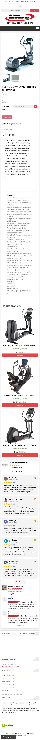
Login (20, 6)
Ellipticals (18, 124)
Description (7, 129)
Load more (20, 582)
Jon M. (10, 598)
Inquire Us (7, 117)
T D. (9, 612)
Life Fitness (22, 352)
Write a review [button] (17, 471)
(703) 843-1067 (10, 1)
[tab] (7, 129)
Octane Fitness (22, 402)
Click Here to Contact (12, 667)
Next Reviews (20, 625)
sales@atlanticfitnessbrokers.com (26, 1)
